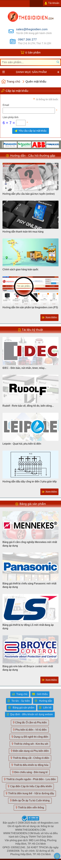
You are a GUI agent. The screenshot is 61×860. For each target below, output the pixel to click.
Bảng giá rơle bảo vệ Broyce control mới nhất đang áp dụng (28, 668)
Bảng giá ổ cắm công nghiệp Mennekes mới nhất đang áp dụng (30, 544)
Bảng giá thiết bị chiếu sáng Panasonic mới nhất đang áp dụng (29, 585)
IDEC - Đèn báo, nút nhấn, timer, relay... (24, 368)
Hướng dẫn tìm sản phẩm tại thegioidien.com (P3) (30, 307)
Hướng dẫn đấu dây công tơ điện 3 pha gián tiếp (30, 481)
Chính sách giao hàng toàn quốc (20, 269)
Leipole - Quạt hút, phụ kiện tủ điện (22, 443)
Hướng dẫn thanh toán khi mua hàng (23, 231)
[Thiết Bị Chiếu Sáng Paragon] (46, 144)
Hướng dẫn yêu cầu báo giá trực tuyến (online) (29, 193)
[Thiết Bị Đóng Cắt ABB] (32, 144)
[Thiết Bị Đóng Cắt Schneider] (18, 144)
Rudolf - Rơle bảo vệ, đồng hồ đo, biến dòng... (28, 405)
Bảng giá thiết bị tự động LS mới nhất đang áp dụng (28, 627)
